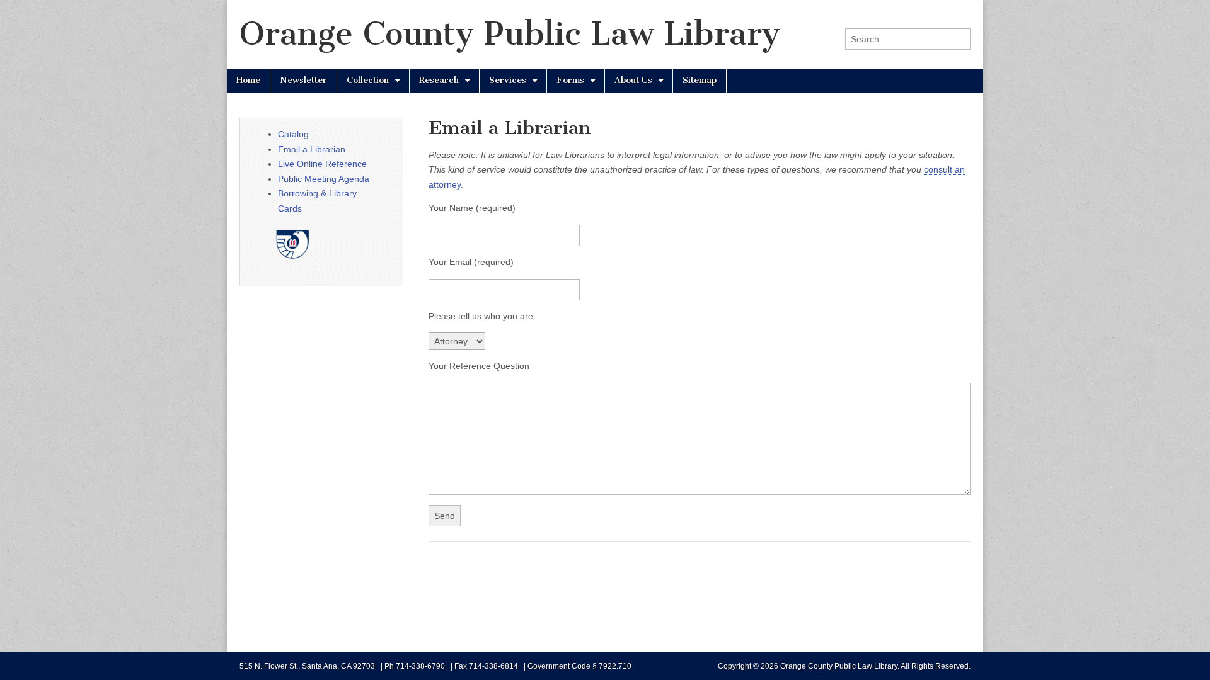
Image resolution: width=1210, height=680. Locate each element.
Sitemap (700, 80)
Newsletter (303, 80)
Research (439, 80)
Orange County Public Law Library (509, 33)
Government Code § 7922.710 (579, 666)
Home (248, 80)
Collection (368, 80)
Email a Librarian (311, 149)
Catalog (293, 134)
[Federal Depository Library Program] (299, 269)
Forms (570, 80)
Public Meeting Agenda (323, 179)
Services (507, 80)
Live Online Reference (322, 164)
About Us (633, 80)
